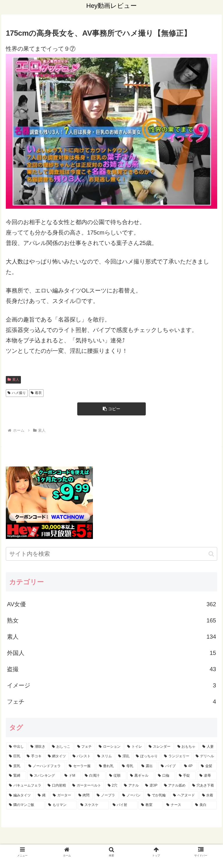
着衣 (38, 393)
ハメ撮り (19, 393)
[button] (111, 408)
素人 (15, 379)
